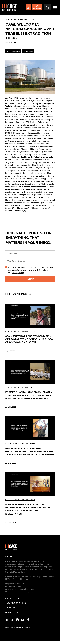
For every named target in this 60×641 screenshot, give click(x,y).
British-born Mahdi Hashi (35, 186)
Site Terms (27, 269)
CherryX (21, 210)
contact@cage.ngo (26, 589)
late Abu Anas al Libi (14, 189)
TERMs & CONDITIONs (15, 603)
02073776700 (17, 586)
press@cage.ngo (27, 591)
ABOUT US (10, 607)
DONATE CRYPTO (13, 612)
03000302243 (19, 583)
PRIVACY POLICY (13, 598)
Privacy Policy (18, 272)
